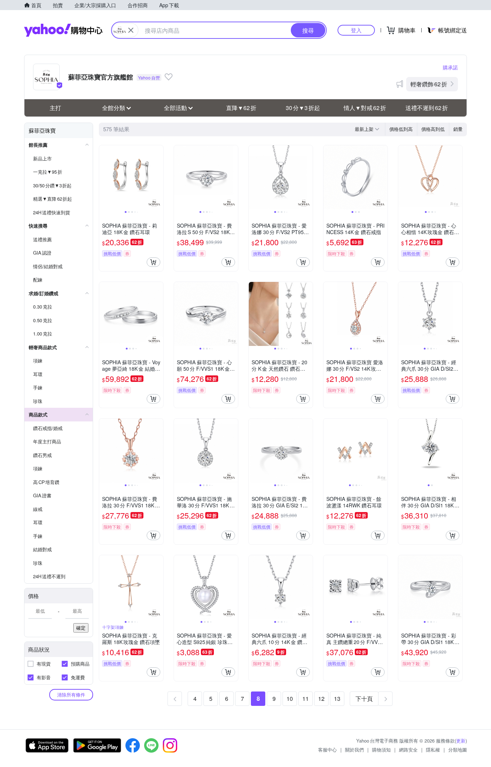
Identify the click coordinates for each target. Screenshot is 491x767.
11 (305, 698)
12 (321, 698)
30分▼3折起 (303, 108)
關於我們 (354, 749)
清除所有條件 (71, 694)
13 (337, 698)
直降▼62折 (241, 108)
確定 (81, 627)
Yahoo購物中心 (63, 30)
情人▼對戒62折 (365, 108)
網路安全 (408, 749)
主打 (55, 108)
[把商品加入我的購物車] (153, 262)
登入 (356, 30)
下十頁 (364, 698)
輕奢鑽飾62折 (428, 84)
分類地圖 (457, 749)
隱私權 (433, 749)
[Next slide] (158, 177)
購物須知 (381, 749)
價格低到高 (401, 128)
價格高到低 (433, 128)
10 (289, 698)
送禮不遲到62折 (426, 108)
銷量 (458, 128)
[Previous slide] (104, 177)
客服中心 (327, 749)
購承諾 (450, 67)
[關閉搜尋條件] (131, 30)
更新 (460, 740)
